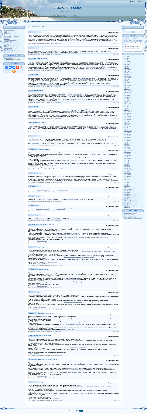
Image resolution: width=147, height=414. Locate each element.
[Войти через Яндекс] (17, 67)
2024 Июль (127, 166)
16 (138, 46)
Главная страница (9, 29)
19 (128, 48)
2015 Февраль (128, 71)
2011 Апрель (127, 64)
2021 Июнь (127, 106)
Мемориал (6, 39)
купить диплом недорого (36, 90)
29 (135, 50)
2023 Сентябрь (128, 150)
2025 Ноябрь (127, 192)
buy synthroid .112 (71, 199)
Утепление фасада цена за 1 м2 (77, 369)
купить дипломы (34, 106)
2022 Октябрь (127, 132)
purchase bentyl (33, 215)
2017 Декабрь (127, 77)
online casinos (34, 139)
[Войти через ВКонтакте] (10, 67)
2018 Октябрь (127, 82)
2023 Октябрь (127, 152)
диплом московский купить (37, 122)
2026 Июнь (127, 203)
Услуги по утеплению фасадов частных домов (43, 359)
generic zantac (61, 190)
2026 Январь (127, 195)
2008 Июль (127, 58)
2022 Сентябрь (128, 131)
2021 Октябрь (127, 113)
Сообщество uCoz (129, 214)
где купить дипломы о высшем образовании (78, 111)
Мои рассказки (8, 41)
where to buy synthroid (46, 199)
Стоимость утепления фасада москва (40, 335)
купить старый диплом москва (38, 58)
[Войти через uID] (6, 67)
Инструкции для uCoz (130, 217)
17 (140, 46)
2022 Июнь (127, 126)
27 (130, 50)
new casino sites (42, 140)
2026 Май (126, 202)
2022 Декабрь (127, 135)
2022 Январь (127, 118)
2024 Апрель (127, 161)
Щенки (5, 35)
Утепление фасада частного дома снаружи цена (43, 224)
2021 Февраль (128, 100)
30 (138, 50)
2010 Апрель (127, 63)
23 (138, 48)
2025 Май (126, 182)
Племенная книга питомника (11, 36)
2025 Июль (127, 186)
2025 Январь (127, 176)
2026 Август (127, 207)
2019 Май (126, 87)
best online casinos (35, 143)
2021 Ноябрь (127, 114)
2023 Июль (127, 147)
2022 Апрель (127, 122)
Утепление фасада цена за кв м (73, 302)
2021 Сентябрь (128, 111)
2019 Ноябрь (127, 92)
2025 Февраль (128, 177)
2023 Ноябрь (127, 153)
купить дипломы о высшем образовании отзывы (70, 95)
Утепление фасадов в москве (72, 279)
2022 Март (127, 121)
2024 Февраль (128, 158)
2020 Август (127, 93)
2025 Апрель (127, 181)
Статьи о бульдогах (9, 42)
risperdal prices (33, 205)
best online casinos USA (39, 142)
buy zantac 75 (33, 186)
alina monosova (33, 47)
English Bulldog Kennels (10, 40)
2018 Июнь (127, 80)
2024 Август (127, 168)
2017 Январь (127, 74)
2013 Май (126, 68)
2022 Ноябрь (127, 134)
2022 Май (126, 124)
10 (140, 44)
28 (133, 50)
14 (133, 46)
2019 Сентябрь (128, 90)
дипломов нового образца (75, 62)
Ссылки (6, 49)
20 (130, 48)
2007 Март (127, 56)
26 (128, 50)
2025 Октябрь (127, 190)
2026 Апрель (127, 200)
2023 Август (127, 148)
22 (135, 48)
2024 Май (126, 163)
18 (125, 48)
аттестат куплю (33, 74)
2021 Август (127, 110)
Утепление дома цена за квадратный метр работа (71, 234)
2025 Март (127, 179)
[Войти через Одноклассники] (14, 71)
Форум (5, 46)
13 (130, 46)
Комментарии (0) (58, 43)
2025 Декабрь (127, 194)
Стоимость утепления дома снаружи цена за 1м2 (76, 160)
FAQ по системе (128, 216)
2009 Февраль (128, 61)
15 (135, 46)
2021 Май (126, 105)
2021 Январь (127, 98)
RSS (142, 3)
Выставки (6, 45)
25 (125, 50)
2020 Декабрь (127, 97)
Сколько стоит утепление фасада (39, 292)
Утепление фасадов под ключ (38, 247)
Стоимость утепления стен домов (39, 269)
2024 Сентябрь (128, 169)
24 (140, 48)
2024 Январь (127, 156)
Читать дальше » (111, 143)
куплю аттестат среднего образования (80, 79)
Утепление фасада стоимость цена (74, 324)
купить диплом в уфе (35, 173)
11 (125, 46)
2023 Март (127, 140)
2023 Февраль (128, 139)
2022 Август (127, 129)
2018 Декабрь (127, 85)
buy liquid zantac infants (42, 190)
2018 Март (127, 79)
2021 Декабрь (127, 116)
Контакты (6, 32)
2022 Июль (127, 127)
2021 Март (127, 101)
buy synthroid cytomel (35, 196)
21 (133, 48)
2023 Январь (127, 137)
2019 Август (127, 89)
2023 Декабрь (127, 155)
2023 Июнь (127, 145)
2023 (34, 26)
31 (140, 50)
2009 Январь (127, 59)
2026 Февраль (128, 197)
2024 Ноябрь (127, 173)
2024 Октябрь (127, 171)
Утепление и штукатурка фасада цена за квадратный (79, 257)
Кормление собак (8, 50)
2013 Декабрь (127, 69)
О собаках (6, 44)
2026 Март (127, 198)
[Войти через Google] (21, 67)
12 (128, 46)
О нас (5, 31)
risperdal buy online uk (43, 209)
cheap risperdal (60, 209)
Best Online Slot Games (36, 136)
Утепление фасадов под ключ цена (77, 393)
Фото (5, 51)
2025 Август (127, 187)
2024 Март (127, 160)
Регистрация (68, 11)
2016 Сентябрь (128, 72)
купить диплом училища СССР (75, 177)
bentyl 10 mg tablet (43, 218)
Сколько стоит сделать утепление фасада (41, 313)
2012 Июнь (127, 66)
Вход (74, 11)
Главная (62, 11)
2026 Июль (127, 205)
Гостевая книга (8, 48)
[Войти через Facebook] (13, 67)
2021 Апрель (127, 103)
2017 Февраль (128, 76)
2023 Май (126, 144)
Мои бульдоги (7, 33)
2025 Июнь (127, 184)
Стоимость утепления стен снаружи (39, 149)
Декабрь (39, 26)
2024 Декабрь (127, 174)
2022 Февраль (128, 119)
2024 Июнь (127, 165)
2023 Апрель (127, 142)
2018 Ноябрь (127, 84)
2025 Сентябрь (128, 189)
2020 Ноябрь (127, 95)
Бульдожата (7, 37)
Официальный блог (129, 213)
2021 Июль (127, 108)
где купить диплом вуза (36, 31)
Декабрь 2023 (133, 38)
